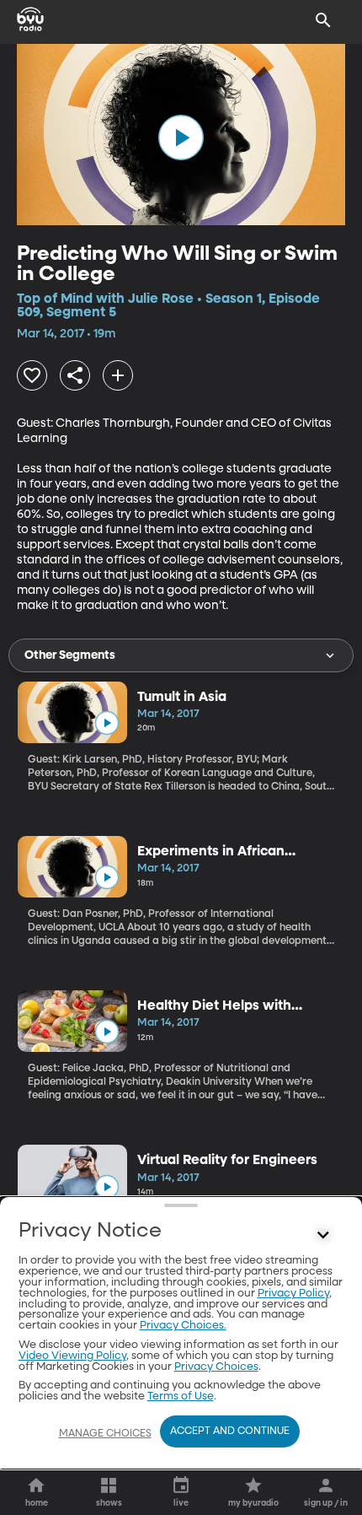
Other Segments (69, 655)
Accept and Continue (230, 1431)
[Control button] (323, 1235)
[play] (181, 137)
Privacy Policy (293, 1293)
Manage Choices (105, 1434)
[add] (118, 375)
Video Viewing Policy (72, 1356)
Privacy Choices (216, 1366)
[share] (75, 375)
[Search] (323, 20)
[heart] (32, 375)
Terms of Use (180, 1396)
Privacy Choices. (183, 1325)
